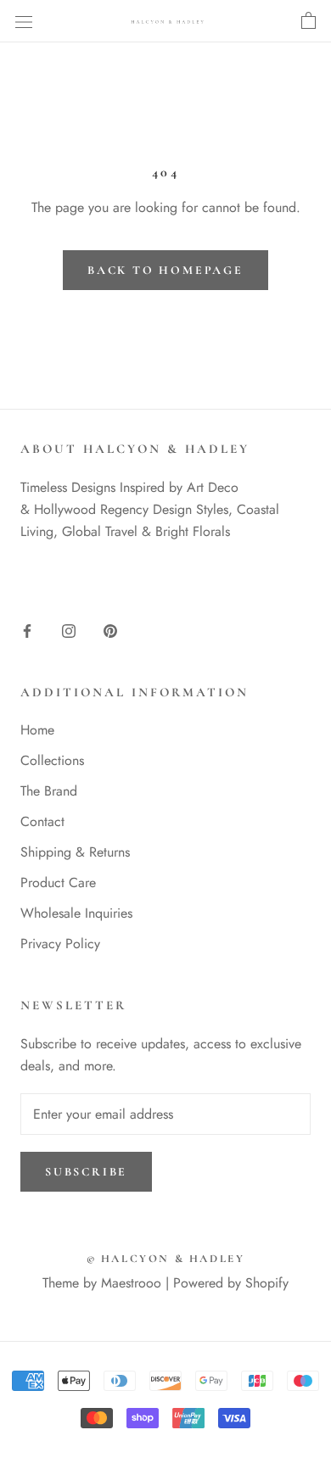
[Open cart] (308, 21)
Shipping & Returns (75, 852)
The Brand (48, 791)
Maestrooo (131, 1283)
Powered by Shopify (231, 1283)
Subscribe (86, 1172)
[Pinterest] (110, 630)
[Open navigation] (23, 21)
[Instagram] (69, 630)
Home (37, 730)
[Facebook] (27, 630)
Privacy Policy (60, 943)
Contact (42, 821)
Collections (52, 760)
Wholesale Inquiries (76, 913)
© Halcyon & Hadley (166, 1258)
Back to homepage (165, 270)
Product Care (58, 882)
